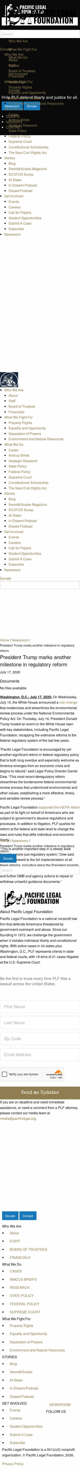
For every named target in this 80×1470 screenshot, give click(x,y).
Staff (12, 65)
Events (14, 201)
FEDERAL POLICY (24, 1303)
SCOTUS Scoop (21, 174)
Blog (12, 163)
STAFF (15, 1241)
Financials (16, 76)
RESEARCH (19, 1287)
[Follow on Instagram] (60, 1430)
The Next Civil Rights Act (28, 152)
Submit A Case (20, 223)
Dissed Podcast (20, 190)
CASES (16, 1271)
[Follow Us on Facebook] (60, 1416)
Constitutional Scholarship (28, 147)
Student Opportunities (25, 217)
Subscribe (16, 228)
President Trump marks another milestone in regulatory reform (37, 848)
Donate (5, 49)
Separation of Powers (25, 98)
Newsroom (12, 234)
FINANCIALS (20, 1257)
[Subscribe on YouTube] (60, 1426)
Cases (13, 114)
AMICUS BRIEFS (23, 1279)
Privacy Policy (13, 1463)
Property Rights (20, 87)
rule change (68, 702)
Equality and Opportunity (27, 92)
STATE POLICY (22, 1295)
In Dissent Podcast (23, 185)
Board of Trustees (22, 70)
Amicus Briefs (19, 119)
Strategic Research (23, 125)
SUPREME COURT (25, 1311)
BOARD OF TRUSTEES (28, 1249)
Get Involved (13, 196)
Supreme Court (20, 141)
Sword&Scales (21, 1371)
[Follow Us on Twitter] (60, 1421)
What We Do (13, 108)
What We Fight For (18, 81)
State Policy (18, 130)
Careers (15, 207)
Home (4, 840)
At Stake (15, 179)
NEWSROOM (59, 1404)
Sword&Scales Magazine (28, 168)
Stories (9, 157)
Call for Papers (20, 212)
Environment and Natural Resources (36, 103)
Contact (28, 1215)
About (13, 59)
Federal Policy (20, 136)
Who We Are (13, 54)
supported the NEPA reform (59, 807)
